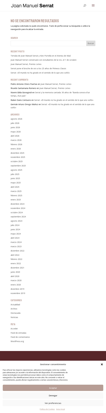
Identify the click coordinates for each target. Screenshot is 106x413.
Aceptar (53, 387)
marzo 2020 (16, 280)
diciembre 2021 (17, 267)
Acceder (14, 328)
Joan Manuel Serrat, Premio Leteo (26, 64)
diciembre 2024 (17, 204)
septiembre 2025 (18, 165)
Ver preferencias (53, 403)
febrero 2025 (16, 195)
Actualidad (15, 304)
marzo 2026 (16, 140)
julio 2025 (15, 174)
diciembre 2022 (17, 250)
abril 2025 (15, 187)
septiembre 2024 (18, 216)
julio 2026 (15, 123)
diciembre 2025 (17, 153)
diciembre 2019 (17, 289)
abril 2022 (15, 255)
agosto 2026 (16, 119)
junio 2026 (15, 127)
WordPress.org (17, 341)
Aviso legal (60, 409)
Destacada (15, 313)
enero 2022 (16, 263)
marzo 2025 (16, 191)
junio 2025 (15, 178)
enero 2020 (16, 284)
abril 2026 (15, 135)
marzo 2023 (16, 246)
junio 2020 (15, 272)
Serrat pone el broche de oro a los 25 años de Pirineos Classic (38, 68)
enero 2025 (16, 199)
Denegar (53, 395)
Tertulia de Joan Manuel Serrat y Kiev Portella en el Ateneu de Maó (41, 55)
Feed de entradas (18, 333)
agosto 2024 (16, 221)
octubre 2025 (17, 161)
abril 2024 (15, 238)
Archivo (14, 308)
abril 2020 (15, 276)
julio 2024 (15, 225)
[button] (101, 364)
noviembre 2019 (18, 293)
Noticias (14, 317)
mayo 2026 (16, 131)
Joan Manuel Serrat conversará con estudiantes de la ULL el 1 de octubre (43, 60)
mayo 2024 (16, 233)
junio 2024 (15, 229)
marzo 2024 (16, 242)
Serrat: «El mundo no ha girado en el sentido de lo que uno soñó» (40, 72)
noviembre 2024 (18, 208)
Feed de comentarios (20, 337)
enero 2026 (16, 148)
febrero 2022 (16, 259)
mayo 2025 (16, 182)
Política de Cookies (47, 409)
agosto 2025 (16, 170)
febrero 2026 (16, 144)
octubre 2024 (17, 212)
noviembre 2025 (18, 157)
